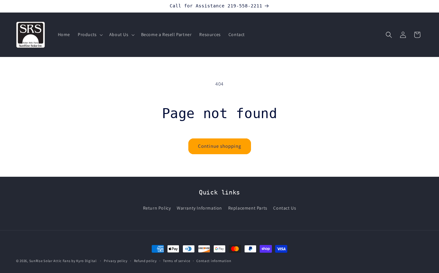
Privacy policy (116, 260)
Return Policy (157, 208)
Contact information (213, 260)
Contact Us (284, 208)
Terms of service (176, 260)
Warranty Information (199, 208)
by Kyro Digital (84, 261)
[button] (89, 34)
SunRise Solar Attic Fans (50, 261)
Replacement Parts (247, 208)
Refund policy (145, 260)
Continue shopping (219, 146)
